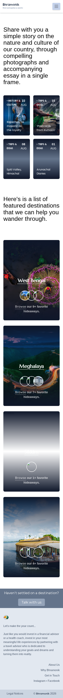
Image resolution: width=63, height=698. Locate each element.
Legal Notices (15, 693)
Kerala (31, 537)
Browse (20, 306)
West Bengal (32, 280)
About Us (54, 664)
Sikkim (31, 452)
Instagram (39, 680)
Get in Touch (52, 675)
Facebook (54, 680)
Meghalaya (31, 366)
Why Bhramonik (50, 670)
